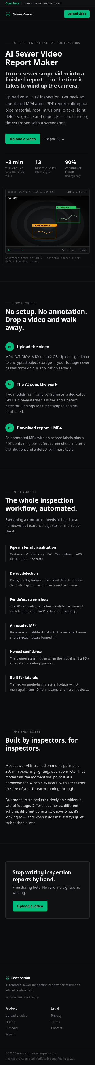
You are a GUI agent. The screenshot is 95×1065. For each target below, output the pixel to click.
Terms (55, 1022)
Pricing (10, 1022)
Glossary (11, 1028)
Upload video (77, 14)
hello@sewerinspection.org (22, 997)
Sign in (10, 1034)
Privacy (56, 1015)
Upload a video (23, 138)
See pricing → (54, 139)
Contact (56, 1028)
